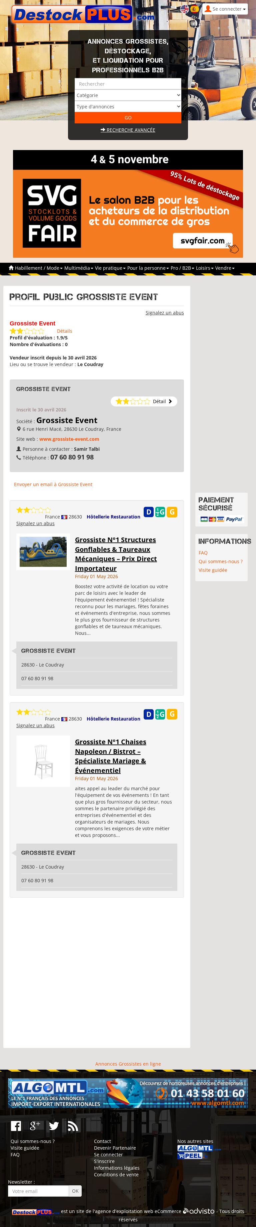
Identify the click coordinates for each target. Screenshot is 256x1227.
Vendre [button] (224, 268)
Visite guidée (213, 570)
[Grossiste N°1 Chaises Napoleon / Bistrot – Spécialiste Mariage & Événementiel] (43, 761)
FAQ (203, 552)
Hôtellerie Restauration (113, 516)
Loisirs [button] (204, 268)
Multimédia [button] (77, 268)
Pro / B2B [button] (181, 268)
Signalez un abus (165, 312)
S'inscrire (104, 1161)
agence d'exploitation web (124, 1211)
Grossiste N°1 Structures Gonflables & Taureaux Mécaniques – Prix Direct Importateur (116, 554)
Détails (64, 331)
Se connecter (108, 1154)
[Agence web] (199, 1211)
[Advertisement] (97, 973)
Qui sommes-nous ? (221, 561)
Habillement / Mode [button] (38, 268)
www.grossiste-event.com (69, 439)
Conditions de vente (116, 1174)
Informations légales (117, 1168)
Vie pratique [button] (109, 268)
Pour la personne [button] (147, 268)
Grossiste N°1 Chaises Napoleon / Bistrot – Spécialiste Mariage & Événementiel (110, 756)
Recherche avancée (130, 130)
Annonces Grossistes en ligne (128, 1064)
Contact (102, 1141)
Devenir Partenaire (115, 1148)
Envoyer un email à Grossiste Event (53, 484)
